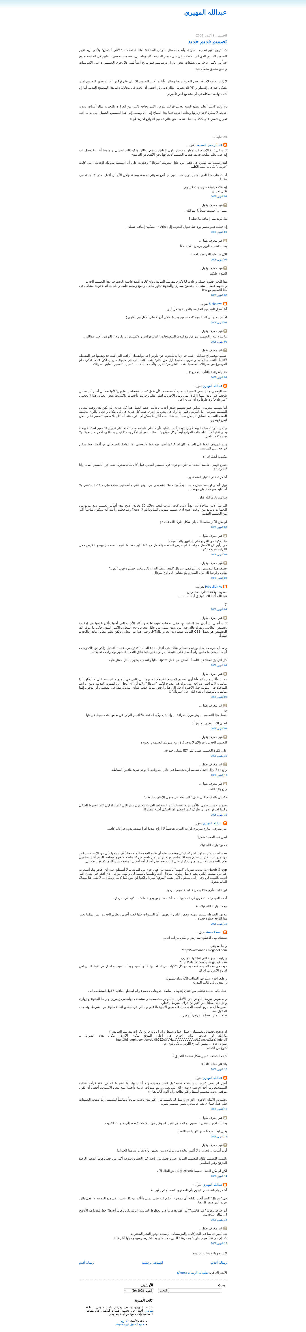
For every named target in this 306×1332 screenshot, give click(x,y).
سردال (149, 1310)
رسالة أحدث (219, 1262)
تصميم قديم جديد (207, 41)
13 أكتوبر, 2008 (219, 1136)
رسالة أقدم (86, 1262)
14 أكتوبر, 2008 (219, 1176)
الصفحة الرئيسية (152, 1262)
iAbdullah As (213, 586)
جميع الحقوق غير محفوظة (129, 1324)
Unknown (215, 303)
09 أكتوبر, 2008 (219, 196)
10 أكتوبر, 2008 (219, 755)
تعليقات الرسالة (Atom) (192, 1272)
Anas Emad (214, 932)
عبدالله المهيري (205, 12)
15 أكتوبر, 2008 (219, 1243)
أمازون (123, 1321)
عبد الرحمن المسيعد (209, 145)
